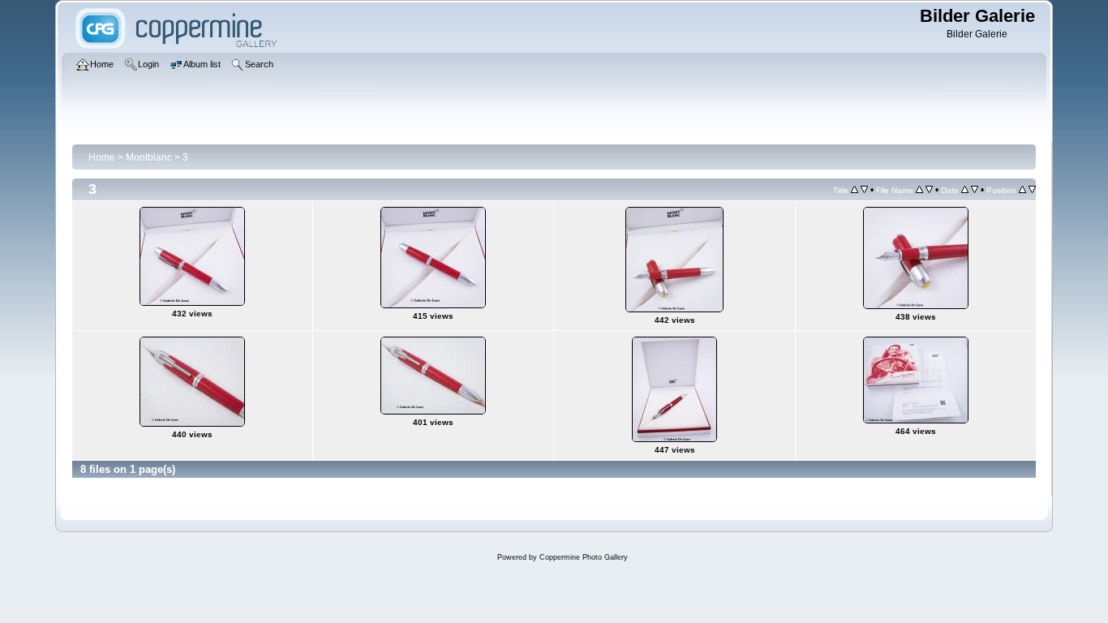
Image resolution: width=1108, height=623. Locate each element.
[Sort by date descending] (974, 189)
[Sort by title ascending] (854, 189)
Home (101, 157)
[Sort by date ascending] (964, 189)
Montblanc (149, 157)
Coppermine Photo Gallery (583, 557)
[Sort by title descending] (864, 189)
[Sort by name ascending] (919, 189)
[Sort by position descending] (1032, 189)
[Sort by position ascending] (1022, 189)
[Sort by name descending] (929, 189)
